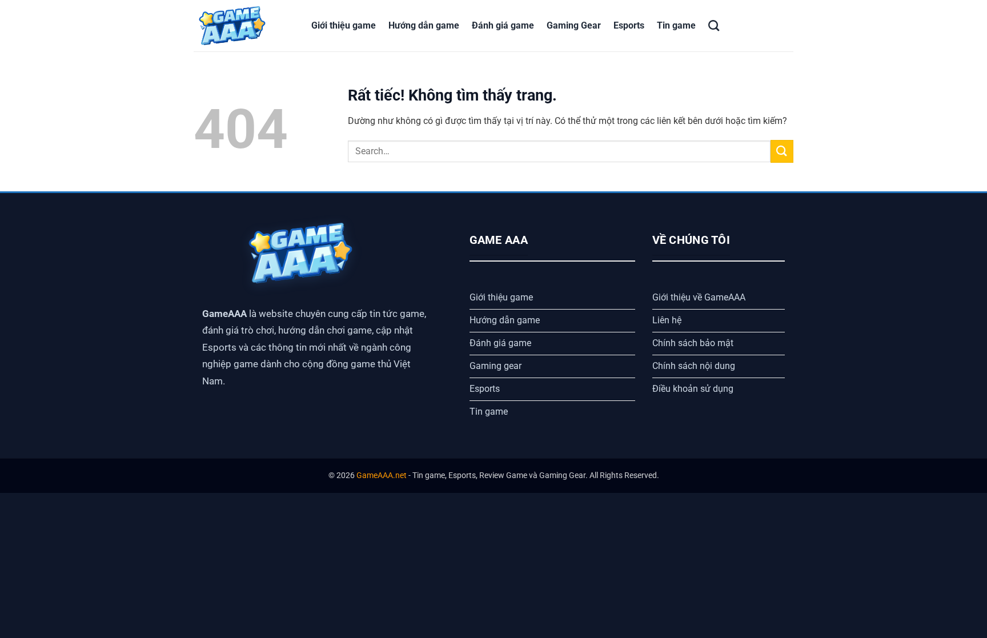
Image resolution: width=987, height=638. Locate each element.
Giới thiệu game (343, 25)
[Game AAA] (244, 25)
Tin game (676, 25)
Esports (628, 25)
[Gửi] (782, 151)
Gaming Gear (574, 25)
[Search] (713, 25)
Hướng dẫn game (423, 25)
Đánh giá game (503, 25)
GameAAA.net (381, 475)
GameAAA (224, 313)
